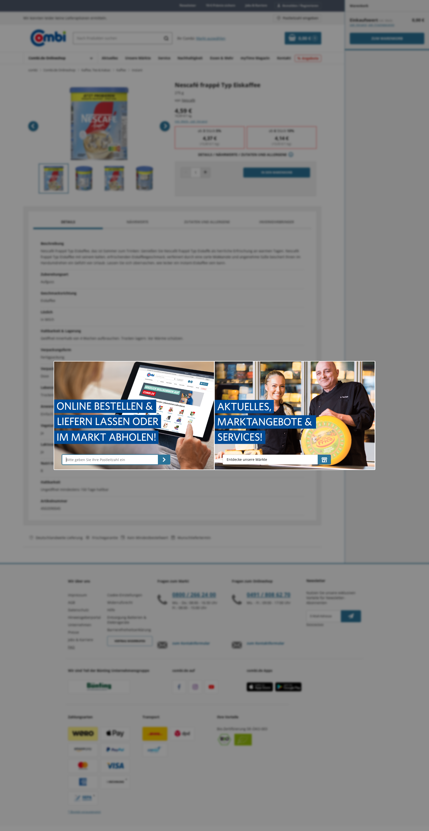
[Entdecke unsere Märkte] (324, 460)
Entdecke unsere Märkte (247, 459)
